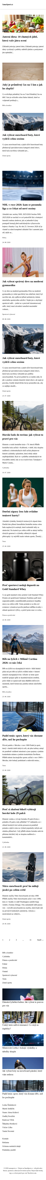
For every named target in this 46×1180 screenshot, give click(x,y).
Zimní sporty (6, 156)
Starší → (40, 940)
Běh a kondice (7, 105)
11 (30, 940)
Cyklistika (5, 468)
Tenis (4, 541)
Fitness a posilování (8, 615)
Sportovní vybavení (8, 314)
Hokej (4, 238)
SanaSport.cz (7, 4)
